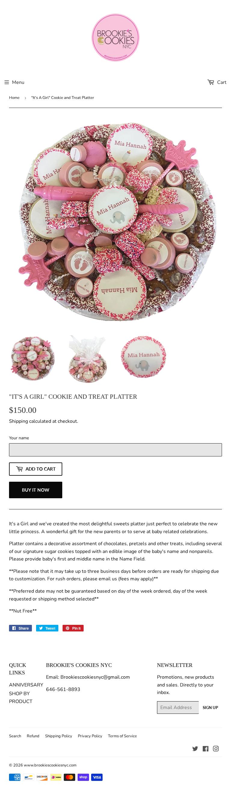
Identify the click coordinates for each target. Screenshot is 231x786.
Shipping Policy (58, 736)
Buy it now (35, 490)
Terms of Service (122, 736)
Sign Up (210, 707)
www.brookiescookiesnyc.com (50, 765)
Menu (18, 82)
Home (14, 97)
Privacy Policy (90, 736)
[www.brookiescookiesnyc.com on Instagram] (216, 749)
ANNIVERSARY (26, 685)
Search (15, 736)
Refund (33, 736)
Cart (221, 82)
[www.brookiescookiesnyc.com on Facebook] (205, 749)
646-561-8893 (63, 689)
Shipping (18, 421)
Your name (19, 438)
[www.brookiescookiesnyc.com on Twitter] (195, 749)
